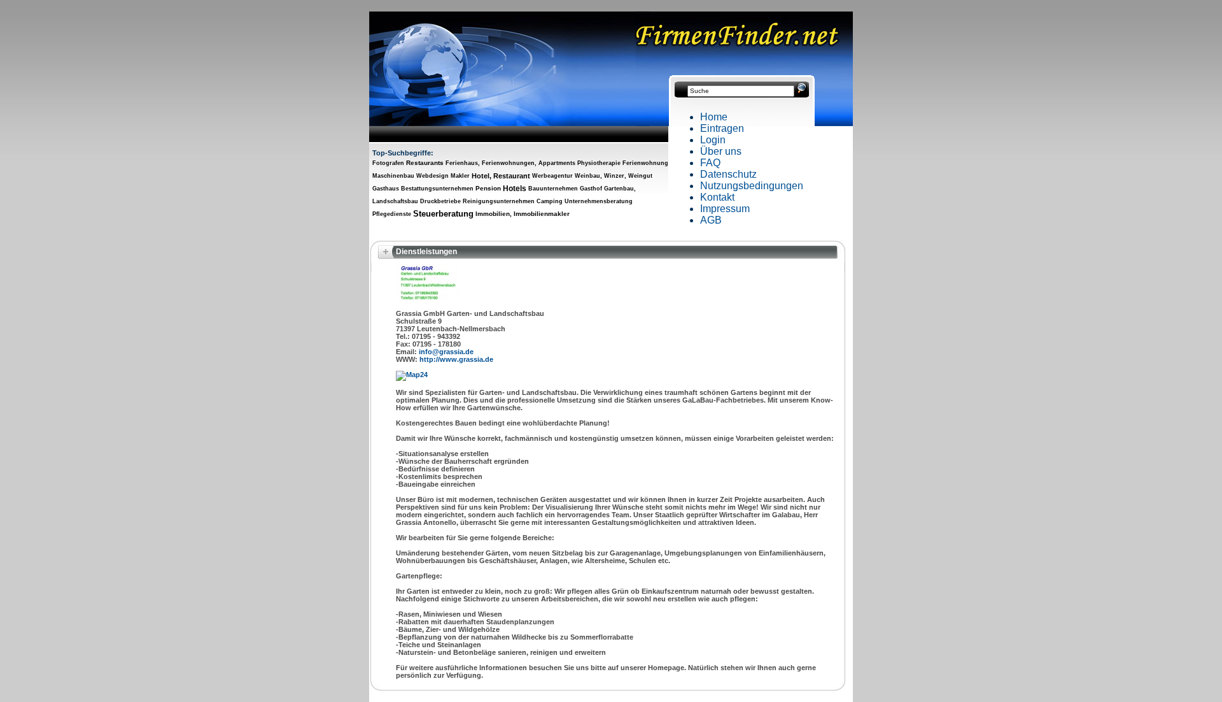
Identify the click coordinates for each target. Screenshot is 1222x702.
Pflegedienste (391, 214)
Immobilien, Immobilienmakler (522, 213)
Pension (488, 188)
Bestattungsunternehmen (437, 188)
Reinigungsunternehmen (499, 201)
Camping (550, 201)
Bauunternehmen (553, 188)
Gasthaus (385, 188)
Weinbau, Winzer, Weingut (613, 176)
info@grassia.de (446, 351)
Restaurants (425, 162)
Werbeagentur (552, 176)
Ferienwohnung (645, 163)
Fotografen (388, 163)
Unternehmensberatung (599, 201)
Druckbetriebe (440, 201)
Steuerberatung (443, 213)
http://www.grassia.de (456, 359)
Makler (460, 176)
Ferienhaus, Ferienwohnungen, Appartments (510, 163)
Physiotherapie (599, 163)
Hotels (514, 188)
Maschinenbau (393, 176)
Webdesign (432, 176)
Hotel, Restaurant (501, 176)
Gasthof (591, 188)
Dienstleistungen (426, 251)
